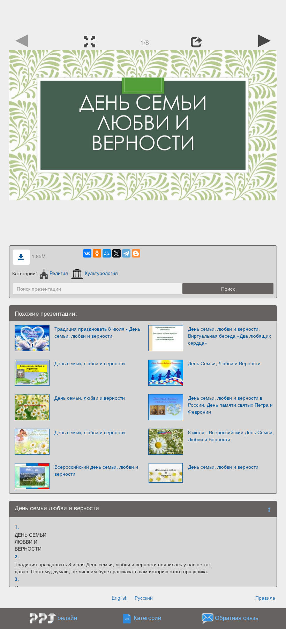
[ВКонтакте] (87, 253)
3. (17, 578)
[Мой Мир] (107, 253)
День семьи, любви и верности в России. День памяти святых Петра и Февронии (230, 404)
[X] (116, 253)
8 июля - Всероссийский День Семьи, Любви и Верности (231, 436)
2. (17, 556)
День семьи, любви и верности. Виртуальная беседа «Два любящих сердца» (229, 335)
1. (17, 526)
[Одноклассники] (97, 253)
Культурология (101, 272)
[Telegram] (126, 253)
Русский (144, 597)
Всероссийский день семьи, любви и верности (96, 470)
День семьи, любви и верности (89, 363)
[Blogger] (136, 253)
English (120, 597)
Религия (59, 272)
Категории (147, 617)
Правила (265, 597)
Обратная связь (236, 617)
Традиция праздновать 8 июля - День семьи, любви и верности (97, 332)
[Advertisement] (143, 15)
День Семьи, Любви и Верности (224, 363)
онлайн (67, 617)
